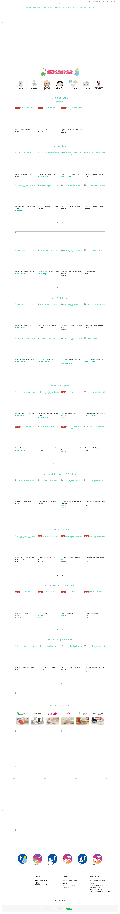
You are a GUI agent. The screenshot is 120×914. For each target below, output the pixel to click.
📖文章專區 (83, 7)
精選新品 (28, 7)
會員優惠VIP (65, 887)
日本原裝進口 (66, 7)
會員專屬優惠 (36, 7)
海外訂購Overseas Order (69, 885)
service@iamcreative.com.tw (102, 891)
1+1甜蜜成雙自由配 (47, 7)
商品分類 (57, 7)
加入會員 (91, 7)
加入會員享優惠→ (60, 101)
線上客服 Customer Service (97, 880)
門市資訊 (75, 7)
